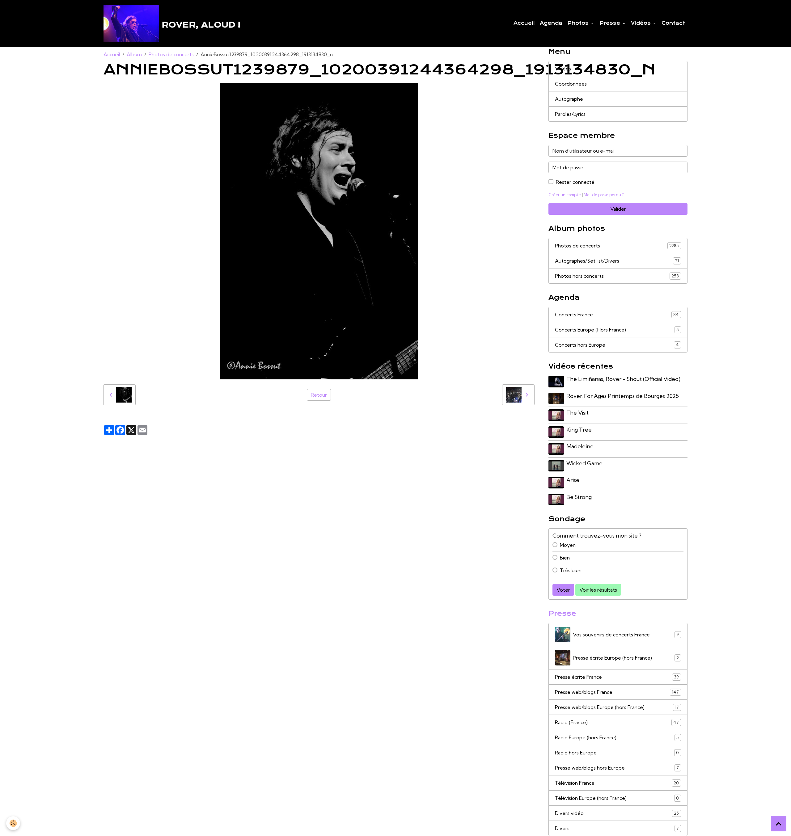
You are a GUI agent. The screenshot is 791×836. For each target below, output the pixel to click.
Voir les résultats (598, 590)
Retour (319, 395)
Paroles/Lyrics (570, 114)
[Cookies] (13, 823)
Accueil (524, 23)
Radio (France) (617, 722)
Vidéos (641, 23)
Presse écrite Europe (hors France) (626, 658)
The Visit (577, 412)
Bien (565, 558)
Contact (673, 23)
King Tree (579, 429)
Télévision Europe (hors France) (617, 798)
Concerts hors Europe (617, 345)
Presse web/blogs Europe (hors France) (617, 707)
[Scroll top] (778, 823)
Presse (610, 23)
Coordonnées (571, 84)
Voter (563, 590)
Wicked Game (584, 463)
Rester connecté (575, 182)
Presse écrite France (617, 677)
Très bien (571, 570)
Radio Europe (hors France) (617, 737)
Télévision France (617, 783)
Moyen (568, 545)
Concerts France (617, 314)
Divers (617, 828)
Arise (572, 480)
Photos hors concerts (617, 276)
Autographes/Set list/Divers (617, 261)
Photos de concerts (171, 54)
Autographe (569, 99)
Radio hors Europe (617, 752)
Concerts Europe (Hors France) (617, 330)
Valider (618, 209)
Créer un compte (564, 194)
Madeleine (580, 446)
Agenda (551, 23)
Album (134, 54)
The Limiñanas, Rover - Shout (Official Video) (623, 379)
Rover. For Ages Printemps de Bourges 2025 (622, 396)
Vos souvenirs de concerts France (626, 634)
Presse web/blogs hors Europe (617, 768)
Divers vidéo (617, 813)
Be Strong (579, 497)
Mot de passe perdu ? (604, 194)
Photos (578, 23)
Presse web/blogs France (617, 692)
